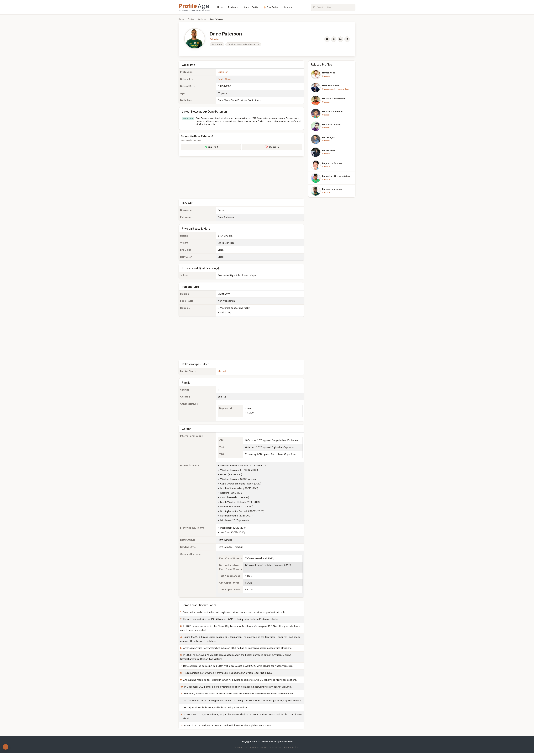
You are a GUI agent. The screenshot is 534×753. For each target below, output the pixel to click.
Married (222, 371)
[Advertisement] (241, 177)
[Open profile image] (194, 38)
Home (181, 19)
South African (225, 79)
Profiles (191, 19)
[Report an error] (5, 747)
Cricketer (202, 19)
